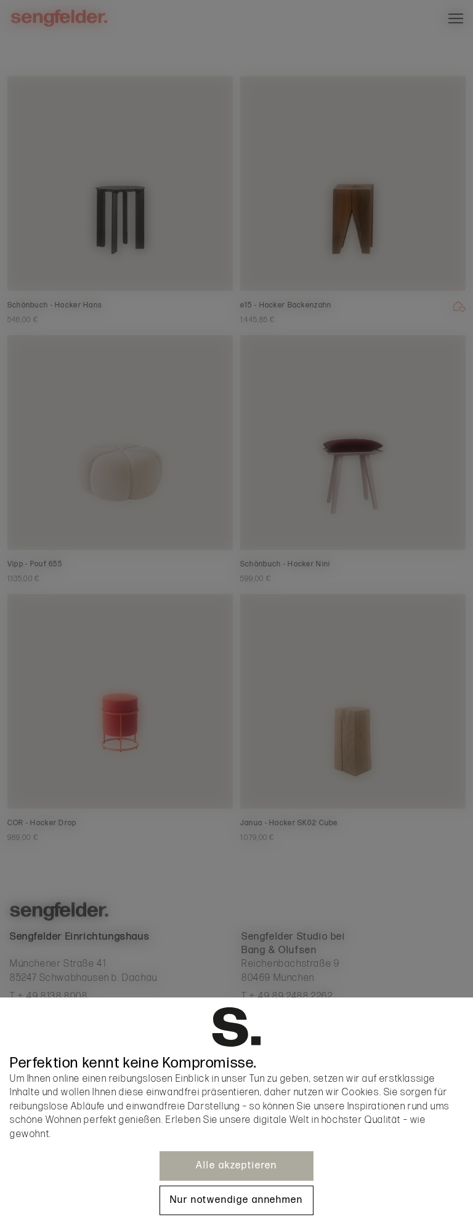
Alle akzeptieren (236, 1165)
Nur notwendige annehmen (236, 1200)
